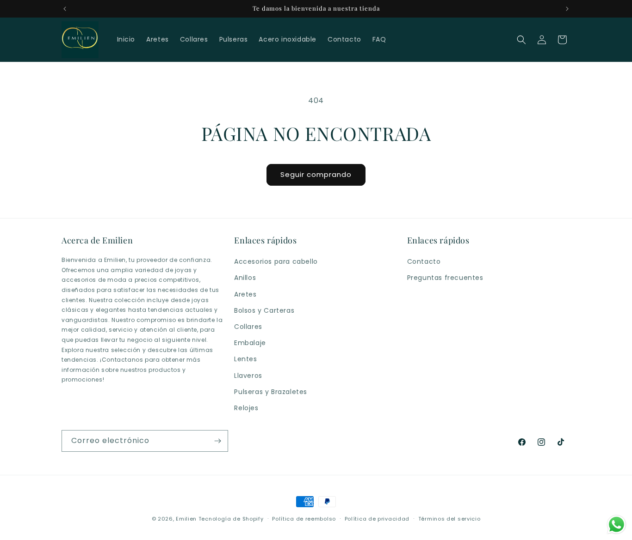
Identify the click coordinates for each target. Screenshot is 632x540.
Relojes (246, 408)
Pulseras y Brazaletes (270, 391)
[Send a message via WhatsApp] (616, 524)
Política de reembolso (304, 518)
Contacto (424, 261)
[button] (521, 40)
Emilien (186, 518)
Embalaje (250, 342)
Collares (248, 326)
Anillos (245, 277)
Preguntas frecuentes (445, 277)
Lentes (245, 359)
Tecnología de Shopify (231, 518)
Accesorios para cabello (276, 261)
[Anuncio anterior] (65, 9)
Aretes (245, 294)
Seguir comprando (316, 174)
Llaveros (248, 375)
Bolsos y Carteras (264, 310)
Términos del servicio (449, 518)
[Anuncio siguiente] (567, 9)
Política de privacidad (377, 518)
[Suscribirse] (217, 441)
